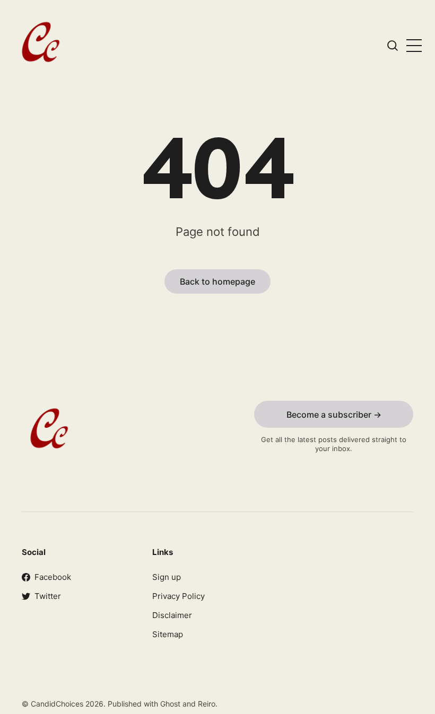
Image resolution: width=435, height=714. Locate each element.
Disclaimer (172, 615)
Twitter (47, 596)
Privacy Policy (178, 596)
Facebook (52, 577)
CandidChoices (58, 703)
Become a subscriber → (333, 414)
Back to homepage (217, 281)
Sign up (166, 577)
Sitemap (167, 634)
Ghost (170, 703)
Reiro (206, 703)
